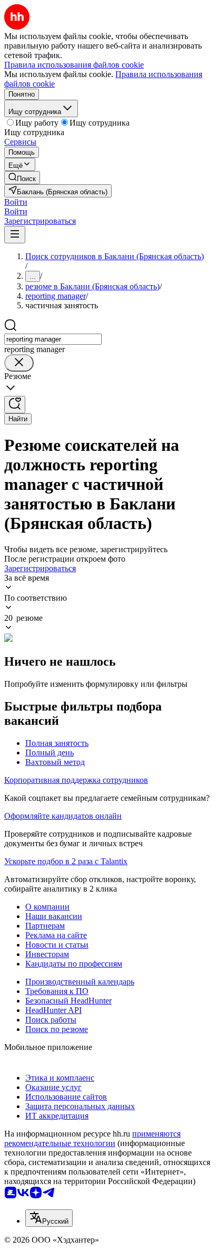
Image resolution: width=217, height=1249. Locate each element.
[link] (22, 177)
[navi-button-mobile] (14, 234)
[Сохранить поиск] (14, 404)
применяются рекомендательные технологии (92, 1138)
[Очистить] (19, 363)
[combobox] (53, 339)
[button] (15, 201)
